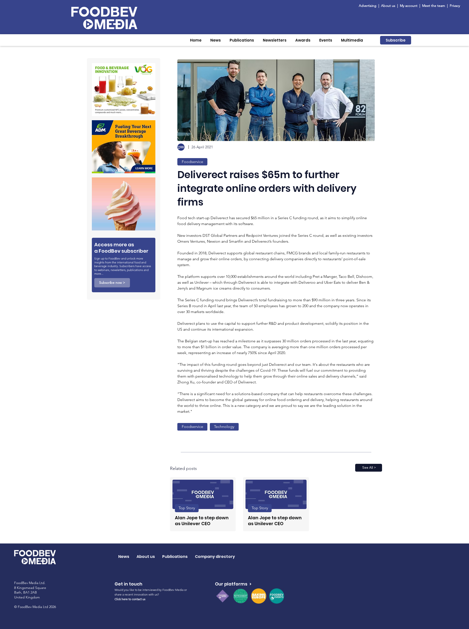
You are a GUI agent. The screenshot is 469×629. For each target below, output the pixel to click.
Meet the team (434, 5)
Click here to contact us (130, 599)
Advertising (368, 5)
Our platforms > (233, 584)
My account (408, 5)
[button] (215, 40)
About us (388, 5)
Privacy (455, 5)
